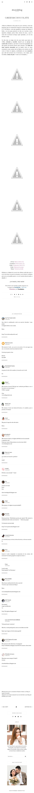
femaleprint (7, 434)
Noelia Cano (8, 403)
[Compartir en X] (14, 294)
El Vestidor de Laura (9, 654)
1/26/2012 (7, 319)
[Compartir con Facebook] (16, 294)
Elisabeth (7, 513)
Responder (4, 360)
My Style (17, 296)
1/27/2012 (7, 502)
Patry (6, 549)
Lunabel (7, 468)
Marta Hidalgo (8, 578)
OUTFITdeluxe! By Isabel (11, 639)
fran (6, 481)
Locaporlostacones (9, 535)
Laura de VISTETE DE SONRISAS (12, 619)
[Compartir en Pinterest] (18, 294)
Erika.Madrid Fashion (10, 366)
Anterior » (28, 707)
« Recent (5, 707)
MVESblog (15, 790)
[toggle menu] (2, 2)
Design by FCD (21, 790)
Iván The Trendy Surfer (10, 318)
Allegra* (7, 382)
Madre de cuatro (9, 342)
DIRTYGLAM (8, 600)
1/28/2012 (7, 655)
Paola (6, 564)
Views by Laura (8, 452)
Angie (6, 501)
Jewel (6, 418)
